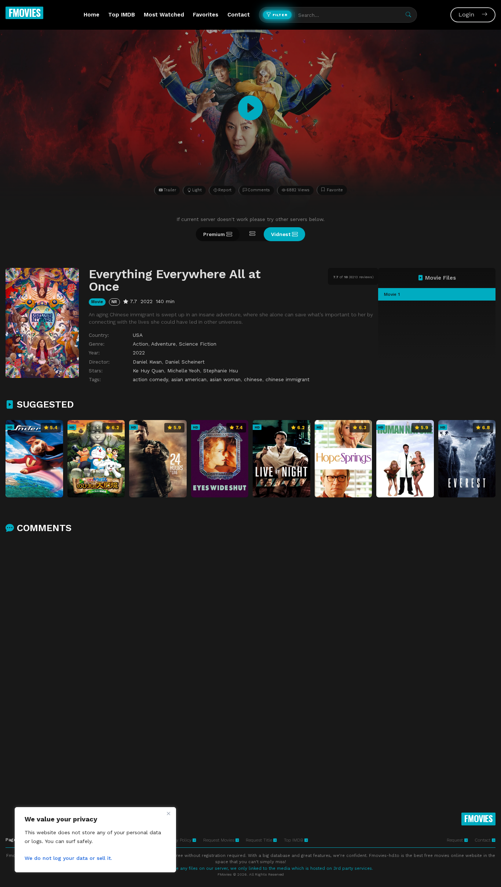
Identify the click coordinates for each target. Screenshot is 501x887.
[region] (95, 839)
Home (91, 14)
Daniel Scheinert (185, 362)
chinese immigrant (288, 379)
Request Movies (218, 840)
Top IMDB (121, 14)
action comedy (150, 379)
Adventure (163, 344)
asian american (188, 379)
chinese (253, 379)
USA (138, 335)
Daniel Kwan (147, 362)
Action (140, 344)
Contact (238, 14)
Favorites (205, 14)
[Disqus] (250, 634)
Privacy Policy (177, 840)
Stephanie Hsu (220, 370)
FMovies (24, 12)
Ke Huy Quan (148, 370)
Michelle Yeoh (183, 370)
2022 (139, 353)
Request (455, 840)
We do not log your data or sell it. (68, 858)
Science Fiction (197, 344)
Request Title (259, 840)
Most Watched (164, 14)
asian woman (225, 379)
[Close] (168, 813)
